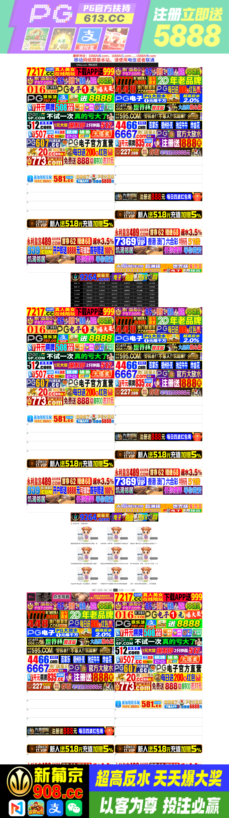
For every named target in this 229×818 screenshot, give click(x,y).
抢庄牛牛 (102, 294)
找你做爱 (114, 290)
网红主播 (102, 283)
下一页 (121, 590)
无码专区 (77, 301)
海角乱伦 (114, 301)
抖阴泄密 (152, 301)
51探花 (114, 298)
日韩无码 (152, 305)
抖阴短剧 (139, 305)
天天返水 (152, 294)
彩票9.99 (127, 294)
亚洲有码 (127, 283)
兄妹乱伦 (102, 305)
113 (110, 590)
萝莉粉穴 (139, 301)
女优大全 (139, 298)
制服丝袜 (139, 287)
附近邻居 (89, 290)
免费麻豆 (127, 301)
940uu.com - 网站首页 (86, 65)
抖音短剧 (89, 298)
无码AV (77, 298)
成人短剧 (114, 305)
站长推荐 (77, 290)
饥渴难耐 (102, 290)
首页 (94, 590)
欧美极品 (139, 283)
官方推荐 (77, 294)
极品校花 (127, 305)
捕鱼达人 (89, 294)
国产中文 (89, 305)
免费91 (102, 301)
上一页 (100, 590)
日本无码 (114, 283)
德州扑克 (114, 294)
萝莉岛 (152, 298)
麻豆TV (102, 298)
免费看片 (89, 301)
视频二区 (77, 287)
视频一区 (77, 283)
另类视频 (152, 287)
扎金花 (139, 294)
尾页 (133, 590)
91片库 (127, 298)
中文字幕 (102, 287)
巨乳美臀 (114, 287)
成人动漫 (152, 283)
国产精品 (89, 283)
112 (106, 590)
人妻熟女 (127, 287)
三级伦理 (89, 287)
